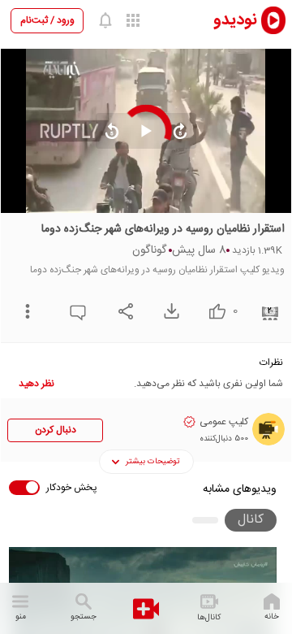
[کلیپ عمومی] (268, 429)
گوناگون (149, 250)
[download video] (167, 311)
